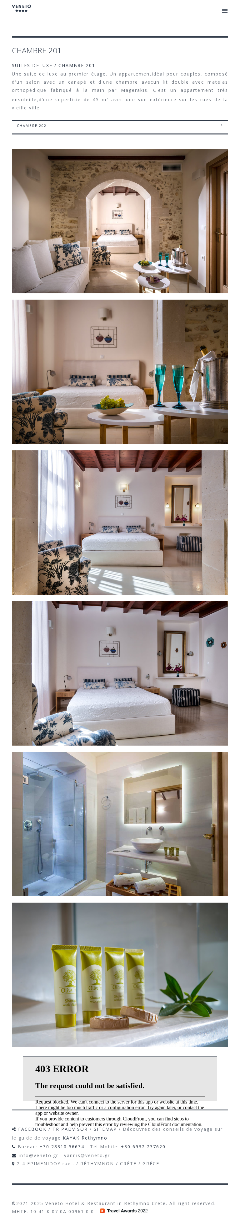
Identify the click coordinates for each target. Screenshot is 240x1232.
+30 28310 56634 (62, 1147)
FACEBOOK (32, 1129)
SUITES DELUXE (32, 65)
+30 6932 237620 (143, 1147)
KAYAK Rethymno (85, 1138)
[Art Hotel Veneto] (21, 12)
